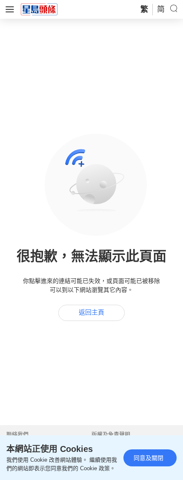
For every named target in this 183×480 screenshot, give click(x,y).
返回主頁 (91, 312)
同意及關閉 (148, 457)
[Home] (39, 9)
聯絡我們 (17, 434)
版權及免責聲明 (111, 434)
